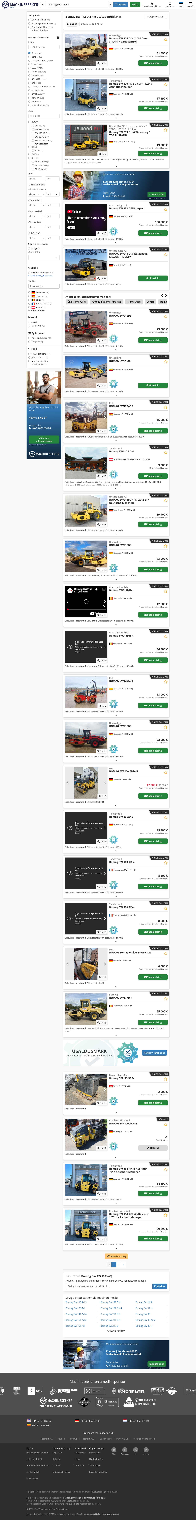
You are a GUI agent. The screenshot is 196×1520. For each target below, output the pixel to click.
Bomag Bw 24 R (144, 1302)
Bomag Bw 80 (143, 1314)
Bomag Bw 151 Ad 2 (76, 1320)
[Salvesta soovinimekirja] (166, 39)
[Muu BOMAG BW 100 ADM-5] (86, 783)
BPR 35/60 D (42, 161)
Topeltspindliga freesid (144, 1438)
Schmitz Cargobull (43, 86)
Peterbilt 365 (88, 1438)
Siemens (39, 71)
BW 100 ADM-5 (43, 140)
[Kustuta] (110, 4)
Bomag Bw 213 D (109, 1325)
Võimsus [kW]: (34, 222)
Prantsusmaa (43, 303)
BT (34, 146)
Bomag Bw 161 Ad (75, 1325)
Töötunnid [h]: (35, 200)
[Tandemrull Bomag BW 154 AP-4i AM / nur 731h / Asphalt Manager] (86, 1180)
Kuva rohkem (117, 1330)
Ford (36, 101)
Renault (38, 97)
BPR (35, 158)
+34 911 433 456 (41, 1425)
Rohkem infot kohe (154, 1052)
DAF (36, 82)
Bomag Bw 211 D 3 (110, 1314)
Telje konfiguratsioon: (38, 244)
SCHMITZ (39, 79)
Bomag (37, 53)
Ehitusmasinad (41, 19)
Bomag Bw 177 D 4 (110, 1302)
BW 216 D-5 (42, 129)
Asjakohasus (156, 16)
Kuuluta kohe (156, 194)
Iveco (37, 68)
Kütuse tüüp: (34, 252)
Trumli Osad (134, 301)
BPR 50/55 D (42, 165)
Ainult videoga (40, 357)
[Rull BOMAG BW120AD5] (86, 417)
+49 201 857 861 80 (138, 1420)
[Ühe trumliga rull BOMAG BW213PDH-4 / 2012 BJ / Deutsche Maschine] (86, 511)
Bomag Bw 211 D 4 (110, 1320)
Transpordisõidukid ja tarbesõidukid (42, 29)
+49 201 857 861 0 (89, 1420)
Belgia (39, 299)
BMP (35, 154)
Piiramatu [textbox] (36, 286)
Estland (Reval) (40, 275)
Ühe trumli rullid (76, 301)
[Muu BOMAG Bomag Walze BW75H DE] (86, 964)
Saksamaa (42, 292)
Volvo (37, 90)
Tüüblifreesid (105, 1438)
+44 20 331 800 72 (41, 1420)
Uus (34, 322)
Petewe (73, 1438)
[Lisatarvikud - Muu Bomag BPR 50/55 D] (86, 1089)
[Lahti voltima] (116, 72)
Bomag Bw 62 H (144, 1308)
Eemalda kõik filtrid (93, 24)
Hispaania (41, 296)
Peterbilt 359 (47, 1438)
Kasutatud (38, 325)
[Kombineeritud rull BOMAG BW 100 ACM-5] (86, 1135)
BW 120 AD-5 (42, 133)
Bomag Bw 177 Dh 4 (111, 1308)
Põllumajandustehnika (44, 23)
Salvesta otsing (117, 1256)
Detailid (154, 1148)
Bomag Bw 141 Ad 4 (76, 1314)
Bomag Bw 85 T (144, 1325)
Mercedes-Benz (42, 60)
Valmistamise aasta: (37, 189)
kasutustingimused (110, 1514)
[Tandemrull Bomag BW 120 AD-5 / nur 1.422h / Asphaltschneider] (86, 95)
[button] (190, 4)
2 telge (35, 248)
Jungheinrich (40, 105)
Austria (40, 307)
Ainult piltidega (41, 353)
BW (35, 122)
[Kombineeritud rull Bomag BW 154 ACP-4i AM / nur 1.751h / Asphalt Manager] (86, 1225)
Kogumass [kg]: (35, 211)
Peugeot (61, 1438)
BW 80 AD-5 (42, 136)
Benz (37, 56)
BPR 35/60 (41, 169)
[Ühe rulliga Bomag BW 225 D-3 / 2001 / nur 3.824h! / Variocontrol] (86, 50)
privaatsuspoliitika (92, 1514)
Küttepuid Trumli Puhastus (106, 301)
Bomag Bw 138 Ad (75, 1308)
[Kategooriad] (42, 4)
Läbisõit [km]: (34, 233)
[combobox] (44, 286)
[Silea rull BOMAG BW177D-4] (86, 1009)
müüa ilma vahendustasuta (44, 439)
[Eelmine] (67, 50)
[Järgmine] (105, 50)
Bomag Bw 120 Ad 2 (76, 1302)
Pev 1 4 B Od (122, 1438)
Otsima (121, 4)
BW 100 (40, 125)
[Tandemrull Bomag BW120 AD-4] (86, 463)
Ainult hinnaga (38, 184)
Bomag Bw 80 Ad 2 (145, 1320)
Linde (37, 75)
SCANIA (38, 94)
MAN (37, 64)
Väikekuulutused (41, 338)
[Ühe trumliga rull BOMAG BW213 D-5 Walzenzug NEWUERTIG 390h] (86, 265)
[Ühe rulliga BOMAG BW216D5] (86, 327)
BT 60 (39, 150)
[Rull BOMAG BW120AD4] (86, 692)
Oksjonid (37, 341)
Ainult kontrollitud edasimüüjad (40, 363)
